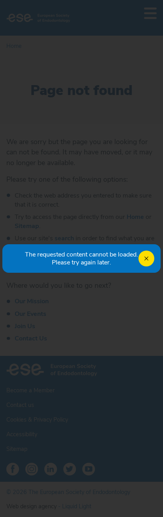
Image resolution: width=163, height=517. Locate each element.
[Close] (146, 258)
